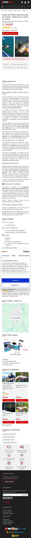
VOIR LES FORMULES (11, 33)
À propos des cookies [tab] (23, 255)
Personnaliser (14, 285)
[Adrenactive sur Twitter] (6, 498)
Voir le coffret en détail (15, 354)
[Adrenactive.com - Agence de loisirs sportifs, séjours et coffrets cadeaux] (7, 2)
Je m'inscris (24, 495)
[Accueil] (2, 10)
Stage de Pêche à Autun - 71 (7, 414)
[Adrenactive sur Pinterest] (9, 498)
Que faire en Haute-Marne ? (9, 434)
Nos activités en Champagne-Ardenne (11, 363)
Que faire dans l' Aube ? (8, 439)
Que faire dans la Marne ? (9, 437)
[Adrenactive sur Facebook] (4, 498)
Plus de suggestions (7, 425)
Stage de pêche (17, 10)
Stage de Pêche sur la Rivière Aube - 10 (22, 386)
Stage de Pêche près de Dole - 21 (21, 414)
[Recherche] (28, 6)
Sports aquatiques (8, 10)
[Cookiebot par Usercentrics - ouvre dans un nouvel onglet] (23, 252)
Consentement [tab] (5, 255)
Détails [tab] (13, 255)
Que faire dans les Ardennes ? (10, 442)
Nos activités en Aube (7, 365)
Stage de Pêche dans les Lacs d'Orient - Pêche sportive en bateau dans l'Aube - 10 (8, 386)
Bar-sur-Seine (6, 30)
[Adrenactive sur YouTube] (11, 498)
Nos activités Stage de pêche (9, 361)
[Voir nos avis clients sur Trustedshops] (15, 535)
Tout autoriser (15, 280)
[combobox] (15, 6)
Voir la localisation (15, 318)
